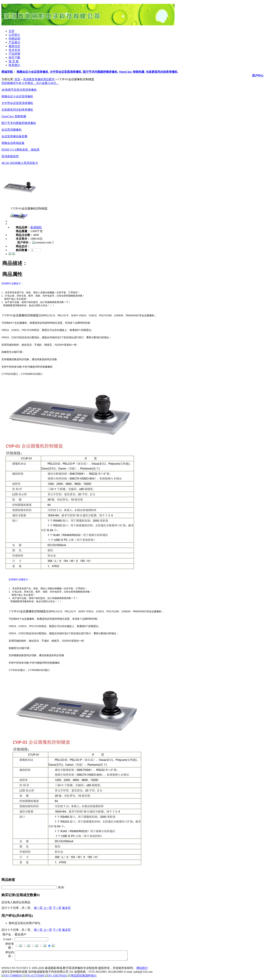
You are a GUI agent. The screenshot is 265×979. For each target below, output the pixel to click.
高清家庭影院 (10, 156)
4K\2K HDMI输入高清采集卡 (19, 162)
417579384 (37, 975)
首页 (17, 79)
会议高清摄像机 (11, 129)
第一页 (38, 907)
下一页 (57, 907)
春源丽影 (36, 227)
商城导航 (7, 71)
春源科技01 (89, 975)
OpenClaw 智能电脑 (13, 116)
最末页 (66, 907)
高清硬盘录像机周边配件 (39, 79)
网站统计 (142, 967)
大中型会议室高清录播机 (17, 103)
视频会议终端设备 (13, 142)
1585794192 (59, 975)
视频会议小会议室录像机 (17, 96)
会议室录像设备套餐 (14, 136)
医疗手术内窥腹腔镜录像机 (18, 123)
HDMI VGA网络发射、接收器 (20, 149)
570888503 (15, 975)
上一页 (47, 907)
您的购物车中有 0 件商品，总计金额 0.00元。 (30, 83)
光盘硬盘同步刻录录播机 (17, 109)
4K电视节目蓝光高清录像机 (19, 89)
